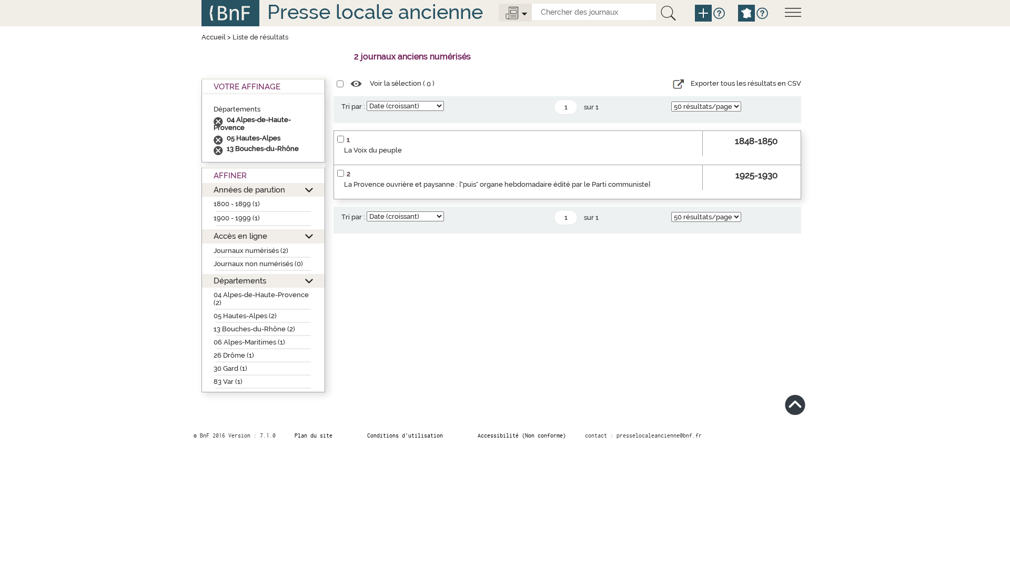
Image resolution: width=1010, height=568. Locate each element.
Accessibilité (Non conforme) (522, 435)
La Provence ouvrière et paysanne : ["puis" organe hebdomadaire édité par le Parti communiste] (497, 184)
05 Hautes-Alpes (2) (245, 316)
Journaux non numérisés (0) (258, 264)
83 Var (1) (228, 382)
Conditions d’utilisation (405, 435)
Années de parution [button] (249, 189)
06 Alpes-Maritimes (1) (249, 342)
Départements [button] (240, 280)
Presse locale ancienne (375, 12)
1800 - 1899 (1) (237, 204)
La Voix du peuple (373, 150)
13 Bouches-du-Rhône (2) (254, 329)
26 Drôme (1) (234, 355)
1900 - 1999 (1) (237, 218)
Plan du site (313, 435)
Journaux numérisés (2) (251, 251)
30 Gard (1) (230, 368)
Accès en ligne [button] (240, 235)
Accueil (213, 37)
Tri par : (353, 106)
